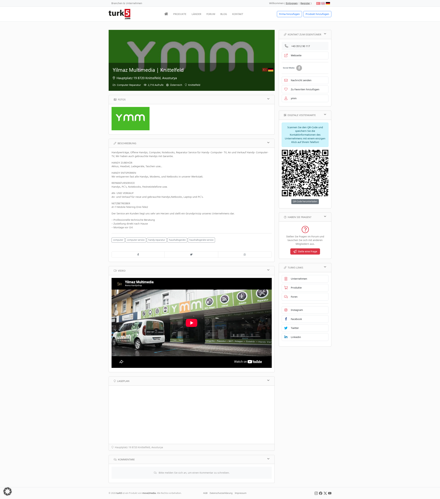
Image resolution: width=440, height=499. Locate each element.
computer (118, 239)
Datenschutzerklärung (221, 493)
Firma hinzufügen (289, 14)
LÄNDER (196, 14)
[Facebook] (299, 68)
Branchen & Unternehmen (126, 3)
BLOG (223, 14)
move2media (149, 493)
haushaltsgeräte (177, 239)
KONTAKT (237, 14)
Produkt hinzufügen (317, 14)
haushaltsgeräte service (201, 239)
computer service (136, 239)
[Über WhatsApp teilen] (245, 254)
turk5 (119, 493)
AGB (205, 493)
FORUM (210, 14)
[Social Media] (316, 493)
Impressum (240, 493)
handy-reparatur (156, 239)
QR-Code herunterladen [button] (305, 201)
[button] (7, 491)
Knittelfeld (194, 85)
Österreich (176, 85)
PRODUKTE (179, 14)
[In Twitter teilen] (191, 254)
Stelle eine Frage (307, 251)
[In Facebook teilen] (138, 254)
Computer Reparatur (129, 85)
